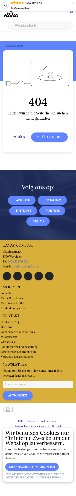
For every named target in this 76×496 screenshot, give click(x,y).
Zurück (19, 137)
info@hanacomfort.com (26, 266)
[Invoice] (8, 409)
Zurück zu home (49, 137)
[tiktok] (49, 276)
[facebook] (7, 276)
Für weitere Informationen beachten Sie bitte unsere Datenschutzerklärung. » (35, 476)
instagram (53, 200)
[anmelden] (56, 14)
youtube (53, 210)
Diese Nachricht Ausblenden (32, 467)
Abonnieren (17, 395)
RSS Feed (56, 426)
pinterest (24, 210)
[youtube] (38, 276)
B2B (20, 421)
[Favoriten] (63, 14)
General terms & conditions (42, 421)
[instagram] (17, 276)
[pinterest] (28, 276)
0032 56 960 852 (18, 261)
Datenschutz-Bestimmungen (30, 426)
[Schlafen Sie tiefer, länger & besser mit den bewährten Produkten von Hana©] (11, 14)
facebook (22, 200)
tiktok (38, 221)
